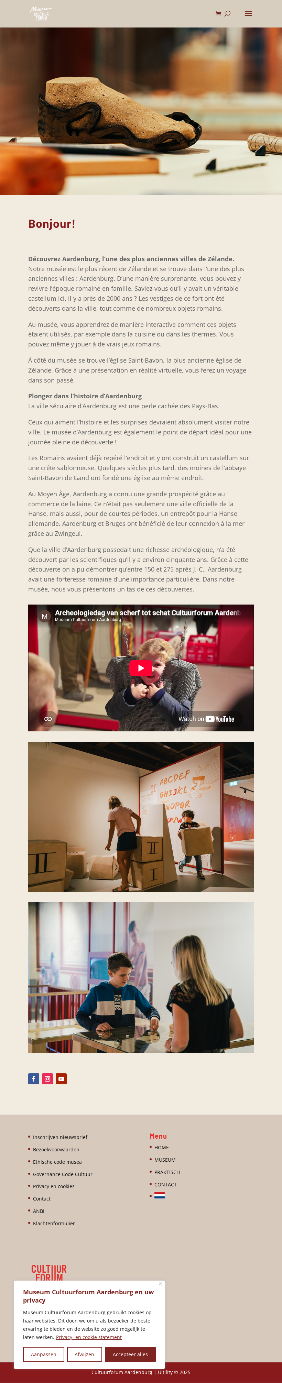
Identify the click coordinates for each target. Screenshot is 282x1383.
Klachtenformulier (54, 1223)
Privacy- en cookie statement (89, 1337)
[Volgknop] (33, 1078)
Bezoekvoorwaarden (56, 1149)
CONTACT (165, 1184)
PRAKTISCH (167, 1172)
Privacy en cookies (54, 1186)
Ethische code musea (57, 1162)
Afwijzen (84, 1354)
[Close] (160, 1283)
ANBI (38, 1211)
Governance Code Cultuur (63, 1174)
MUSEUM (165, 1160)
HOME (161, 1147)
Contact (42, 1198)
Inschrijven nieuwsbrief (60, 1137)
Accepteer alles (130, 1354)
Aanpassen (43, 1354)
